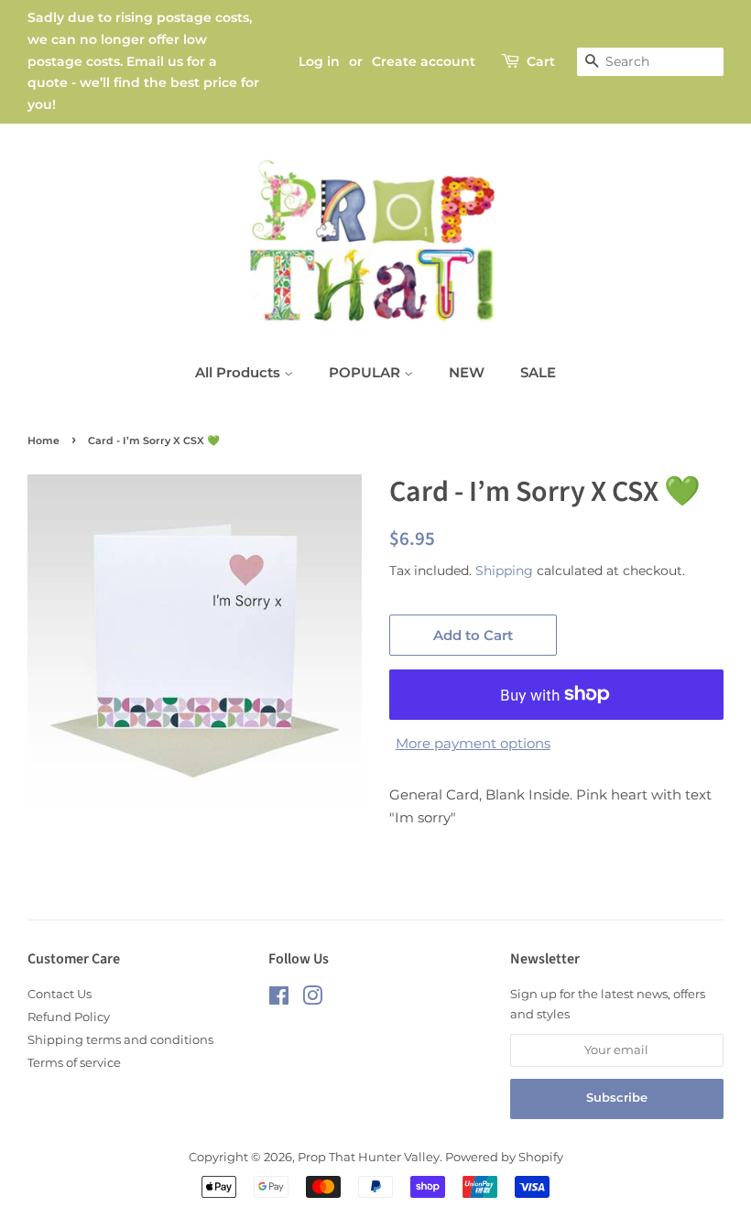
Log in (319, 61)
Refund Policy (68, 1017)
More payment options (473, 743)
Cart (541, 61)
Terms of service (74, 1063)
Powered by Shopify (504, 1157)
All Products (239, 372)
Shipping (504, 570)
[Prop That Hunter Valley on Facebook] (278, 999)
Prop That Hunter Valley (369, 1157)
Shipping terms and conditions (120, 1040)
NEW (466, 372)
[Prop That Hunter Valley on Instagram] (312, 999)
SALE (538, 372)
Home (43, 440)
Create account (423, 61)
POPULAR (366, 372)
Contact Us (59, 994)
